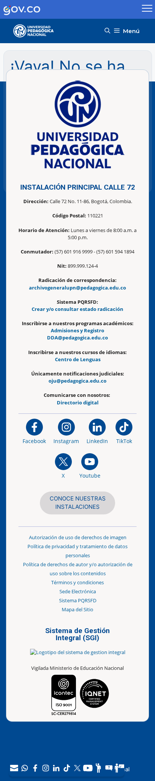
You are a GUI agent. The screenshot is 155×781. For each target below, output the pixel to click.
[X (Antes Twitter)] (77, 768)
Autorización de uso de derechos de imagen (77, 537)
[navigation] (67, 768)
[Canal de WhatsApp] (24, 768)
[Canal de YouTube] (87, 768)
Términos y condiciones (77, 582)
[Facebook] (35, 768)
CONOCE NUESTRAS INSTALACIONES (78, 503)
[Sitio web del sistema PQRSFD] (108, 768)
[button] (107, 31)
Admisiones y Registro (77, 330)
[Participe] (98, 768)
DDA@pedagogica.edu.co (77, 337)
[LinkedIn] (56, 768)
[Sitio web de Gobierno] (69, 9)
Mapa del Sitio (77, 609)
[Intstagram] (45, 768)
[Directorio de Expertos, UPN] (119, 768)
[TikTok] (66, 768)
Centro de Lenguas (77, 359)
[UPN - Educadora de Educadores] (36, 31)
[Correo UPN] (14, 768)
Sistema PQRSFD (77, 600)
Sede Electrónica (77, 591)
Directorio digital (78, 402)
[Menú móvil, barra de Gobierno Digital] (147, 9)
